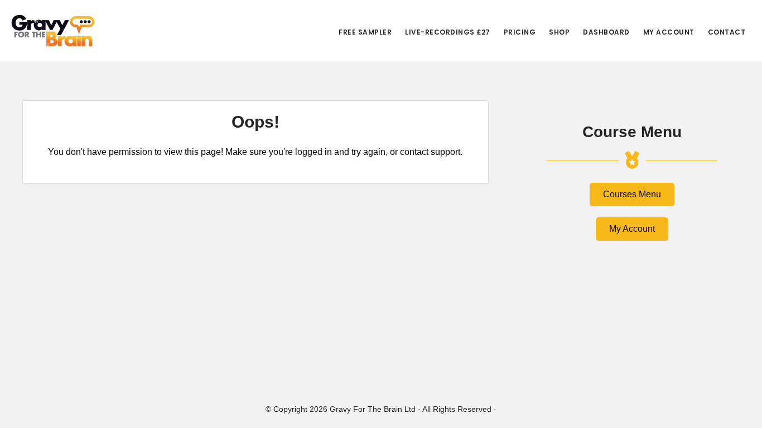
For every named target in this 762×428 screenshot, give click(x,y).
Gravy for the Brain (53, 30)
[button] (632, 194)
